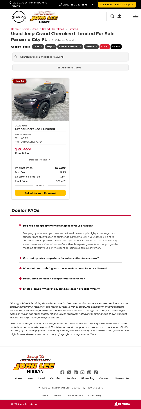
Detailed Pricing (38, 159)
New (30, 378)
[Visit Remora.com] (122, 404)
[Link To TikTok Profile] (96, 372)
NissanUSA (122, 378)
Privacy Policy (75, 395)
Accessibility (94, 395)
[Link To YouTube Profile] (82, 372)
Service (71, 378)
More (38, 185)
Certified (55, 378)
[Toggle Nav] (136, 16)
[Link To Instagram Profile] (89, 372)
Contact (104, 378)
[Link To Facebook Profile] (62, 372)
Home (18, 378)
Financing (87, 378)
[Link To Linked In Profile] (76, 372)
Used (41, 378)
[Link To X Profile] (69, 372)
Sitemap (57, 395)
